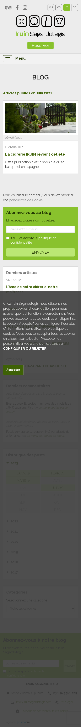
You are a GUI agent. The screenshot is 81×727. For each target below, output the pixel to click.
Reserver (40, 45)
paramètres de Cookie (26, 200)
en (74, 7)
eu (51, 7)
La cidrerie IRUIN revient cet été (35, 154)
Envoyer (40, 252)
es (58, 7)
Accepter (13, 369)
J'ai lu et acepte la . (33, 240)
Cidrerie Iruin (14, 147)
